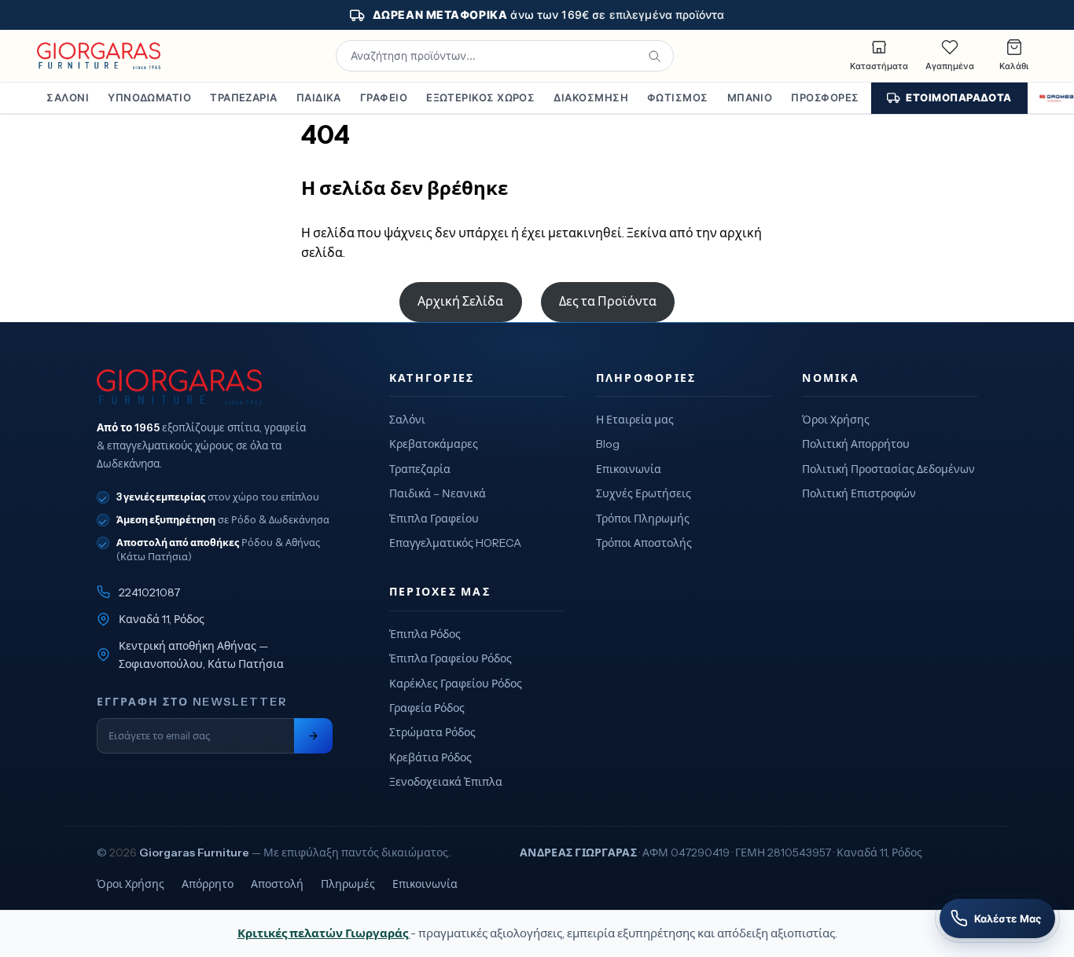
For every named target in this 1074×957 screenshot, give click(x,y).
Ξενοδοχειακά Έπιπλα (445, 782)
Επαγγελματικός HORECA (455, 543)
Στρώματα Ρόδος (432, 732)
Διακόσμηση (591, 97)
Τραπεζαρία (244, 97)
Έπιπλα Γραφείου (434, 519)
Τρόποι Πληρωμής (643, 519)
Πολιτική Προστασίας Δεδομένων (888, 469)
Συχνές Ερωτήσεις (643, 493)
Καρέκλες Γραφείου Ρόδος (455, 683)
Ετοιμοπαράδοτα (958, 97)
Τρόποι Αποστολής (644, 543)
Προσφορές (825, 97)
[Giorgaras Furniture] (98, 55)
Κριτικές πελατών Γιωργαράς (323, 933)
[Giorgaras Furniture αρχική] (215, 387)
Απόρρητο (208, 884)
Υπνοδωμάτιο (149, 97)
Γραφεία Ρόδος (427, 708)
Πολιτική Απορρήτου (856, 444)
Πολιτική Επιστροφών (859, 493)
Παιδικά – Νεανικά (437, 493)
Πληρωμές (348, 884)
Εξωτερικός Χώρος (480, 97)
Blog (608, 444)
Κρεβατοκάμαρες (433, 444)
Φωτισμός (677, 97)
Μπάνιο (750, 97)
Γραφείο (383, 97)
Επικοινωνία (628, 469)
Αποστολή (277, 884)
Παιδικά (318, 97)
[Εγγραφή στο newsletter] (313, 736)
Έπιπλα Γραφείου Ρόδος (450, 658)
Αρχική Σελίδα (460, 301)
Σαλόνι (67, 97)
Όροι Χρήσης (836, 419)
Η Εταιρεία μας (635, 419)
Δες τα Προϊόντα (608, 301)
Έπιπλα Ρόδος (425, 634)
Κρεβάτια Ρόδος (430, 757)
